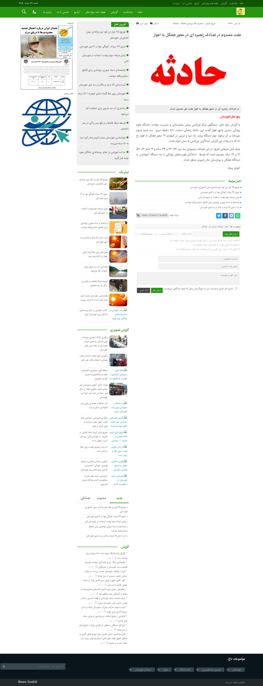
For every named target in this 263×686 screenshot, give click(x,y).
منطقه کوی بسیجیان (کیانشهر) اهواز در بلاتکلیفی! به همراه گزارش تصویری (94, 374)
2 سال (112, 621)
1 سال (91, 576)
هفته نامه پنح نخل (210, 3)
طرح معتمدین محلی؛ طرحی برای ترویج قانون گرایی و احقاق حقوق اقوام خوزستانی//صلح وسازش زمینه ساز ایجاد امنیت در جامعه (103, 638)
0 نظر (156, 23)
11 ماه (91, 567)
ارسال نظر (157, 290)
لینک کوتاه (173, 215)
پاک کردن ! (143, 290)
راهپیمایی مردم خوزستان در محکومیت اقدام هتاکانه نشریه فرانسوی (95, 480)
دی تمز (229, 682)
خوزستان (237, 670)
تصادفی (85, 498)
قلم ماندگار (185, 670)
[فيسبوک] (225, 215)
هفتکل (204, 226)
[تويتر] (218, 215)
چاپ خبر (144, 23)
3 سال (102, 643)
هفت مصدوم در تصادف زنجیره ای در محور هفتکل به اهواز (197, 34)
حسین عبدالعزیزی (211, 670)
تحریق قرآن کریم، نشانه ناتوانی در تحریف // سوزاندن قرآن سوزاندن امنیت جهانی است (93, 436)
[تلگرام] (231, 215)
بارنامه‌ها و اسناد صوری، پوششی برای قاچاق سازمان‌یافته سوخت (212, 202)
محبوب (101, 498)
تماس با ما (187, 3)
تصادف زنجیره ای (216, 226)
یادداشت (233, 3)
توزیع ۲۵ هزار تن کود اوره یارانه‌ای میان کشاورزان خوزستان (214, 187)
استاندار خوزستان (143, 670)
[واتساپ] (237, 215)
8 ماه (111, 558)
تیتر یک (124, 172)
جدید (119, 498)
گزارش (224, 3)
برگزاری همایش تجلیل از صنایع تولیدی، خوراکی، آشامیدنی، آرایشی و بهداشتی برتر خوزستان (94, 465)
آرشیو (196, 3)
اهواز (226, 226)
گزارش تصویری (119, 330)
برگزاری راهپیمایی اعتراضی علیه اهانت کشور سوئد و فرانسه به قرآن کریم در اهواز (94, 422)
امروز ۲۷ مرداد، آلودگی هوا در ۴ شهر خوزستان (219, 192)
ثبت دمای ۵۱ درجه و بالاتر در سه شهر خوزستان (219, 207)
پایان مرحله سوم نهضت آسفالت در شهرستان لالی (219, 197)
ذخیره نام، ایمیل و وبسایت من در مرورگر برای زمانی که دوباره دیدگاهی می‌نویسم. (198, 288)
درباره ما (176, 3)
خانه (241, 3)
